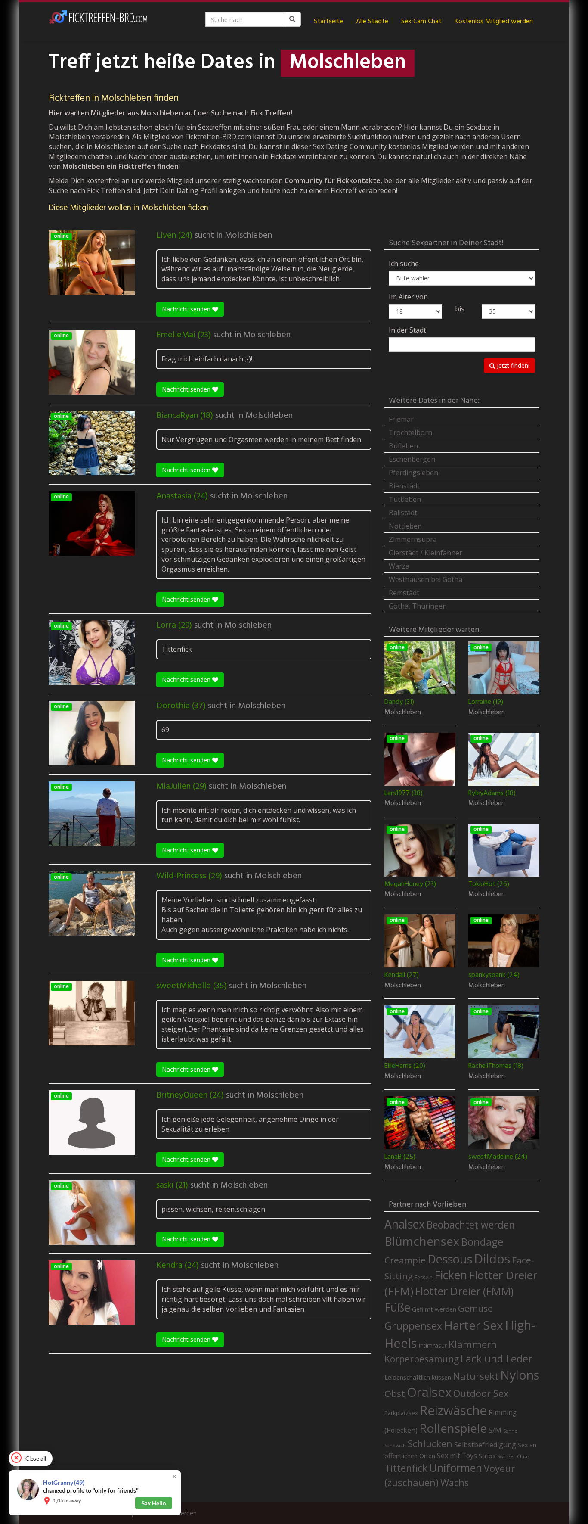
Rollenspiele (453, 1428)
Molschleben (248, 235)
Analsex (404, 1224)
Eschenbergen (412, 459)
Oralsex (429, 1392)
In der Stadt (407, 330)
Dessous (449, 1259)
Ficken (450, 1275)
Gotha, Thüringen (418, 606)
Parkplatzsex (401, 1413)
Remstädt (404, 592)
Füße (397, 1307)
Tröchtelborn (410, 432)
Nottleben (405, 526)
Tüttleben (405, 499)
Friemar (401, 419)
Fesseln (424, 1277)
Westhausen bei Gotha (425, 579)
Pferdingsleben (413, 472)
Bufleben (403, 446)
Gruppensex (413, 1326)
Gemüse (475, 1308)
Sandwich (395, 1446)
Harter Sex (473, 1325)
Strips (487, 1455)
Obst (394, 1393)
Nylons (519, 1375)
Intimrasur (432, 1345)
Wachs (454, 1482)
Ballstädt (403, 512)
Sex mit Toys (457, 1455)
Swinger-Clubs (513, 1456)
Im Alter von (408, 297)
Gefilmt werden (434, 1309)
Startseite (328, 21)
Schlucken (430, 1443)
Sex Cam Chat (421, 21)
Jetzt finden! (512, 365)
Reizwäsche (453, 1410)
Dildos (492, 1258)
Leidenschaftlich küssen (417, 1377)
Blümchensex (421, 1241)
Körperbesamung (421, 1359)
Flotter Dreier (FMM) (464, 1291)
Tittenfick (405, 1468)
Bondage (482, 1242)
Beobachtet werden (471, 1225)
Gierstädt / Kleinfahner (425, 552)
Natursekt (475, 1376)
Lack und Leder (496, 1358)
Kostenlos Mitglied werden (494, 21)
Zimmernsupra (413, 539)
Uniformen (455, 1467)
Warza (399, 566)
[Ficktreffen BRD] (98, 21)
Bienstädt (404, 486)
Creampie (405, 1260)
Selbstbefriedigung (485, 1444)
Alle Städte (372, 21)
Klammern (473, 1344)
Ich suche (404, 263)
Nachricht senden (187, 309)
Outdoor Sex (480, 1393)
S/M (495, 1430)
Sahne (510, 1431)
